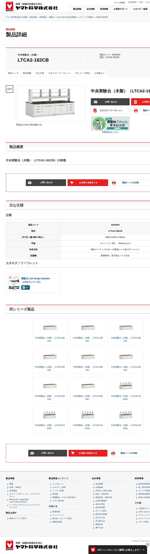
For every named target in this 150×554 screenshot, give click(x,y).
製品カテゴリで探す (18, 518)
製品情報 (77, 9)
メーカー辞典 (58, 491)
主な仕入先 (100, 518)
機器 (11, 484)
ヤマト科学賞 (58, 501)
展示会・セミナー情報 (61, 518)
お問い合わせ (111, 102)
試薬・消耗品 (15, 487)
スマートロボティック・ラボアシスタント (25, 495)
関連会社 (99, 524)
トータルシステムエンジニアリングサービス (25, 506)
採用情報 (104, 9)
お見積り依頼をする (88, 182)
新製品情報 (57, 522)
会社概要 (99, 484)
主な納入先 (100, 521)
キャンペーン (58, 515)
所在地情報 (100, 507)
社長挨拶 (99, 487)
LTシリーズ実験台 (86, 17)
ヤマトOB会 (143, 522)
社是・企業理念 (102, 494)
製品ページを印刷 (129, 453)
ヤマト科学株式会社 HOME (16, 17)
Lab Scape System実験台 (67, 17)
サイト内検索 (119, 3)
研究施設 (42, 17)
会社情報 (91, 9)
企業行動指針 (101, 501)
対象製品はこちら (110, 132)
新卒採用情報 (144, 484)
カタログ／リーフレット (111, 110)
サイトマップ (144, 518)
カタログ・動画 (140, 9)
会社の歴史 (100, 504)
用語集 (55, 494)
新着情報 (56, 512)
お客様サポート (121, 9)
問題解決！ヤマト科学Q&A (64, 497)
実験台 (51, 17)
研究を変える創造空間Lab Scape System (19, 501)
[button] (117, 549)
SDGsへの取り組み (104, 491)
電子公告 (99, 528)
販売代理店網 (101, 514)
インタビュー (58, 484)
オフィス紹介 (101, 511)
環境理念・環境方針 (104, 497)
